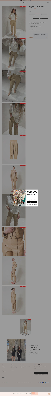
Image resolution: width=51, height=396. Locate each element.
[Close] (37, 190)
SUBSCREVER (32, 202)
